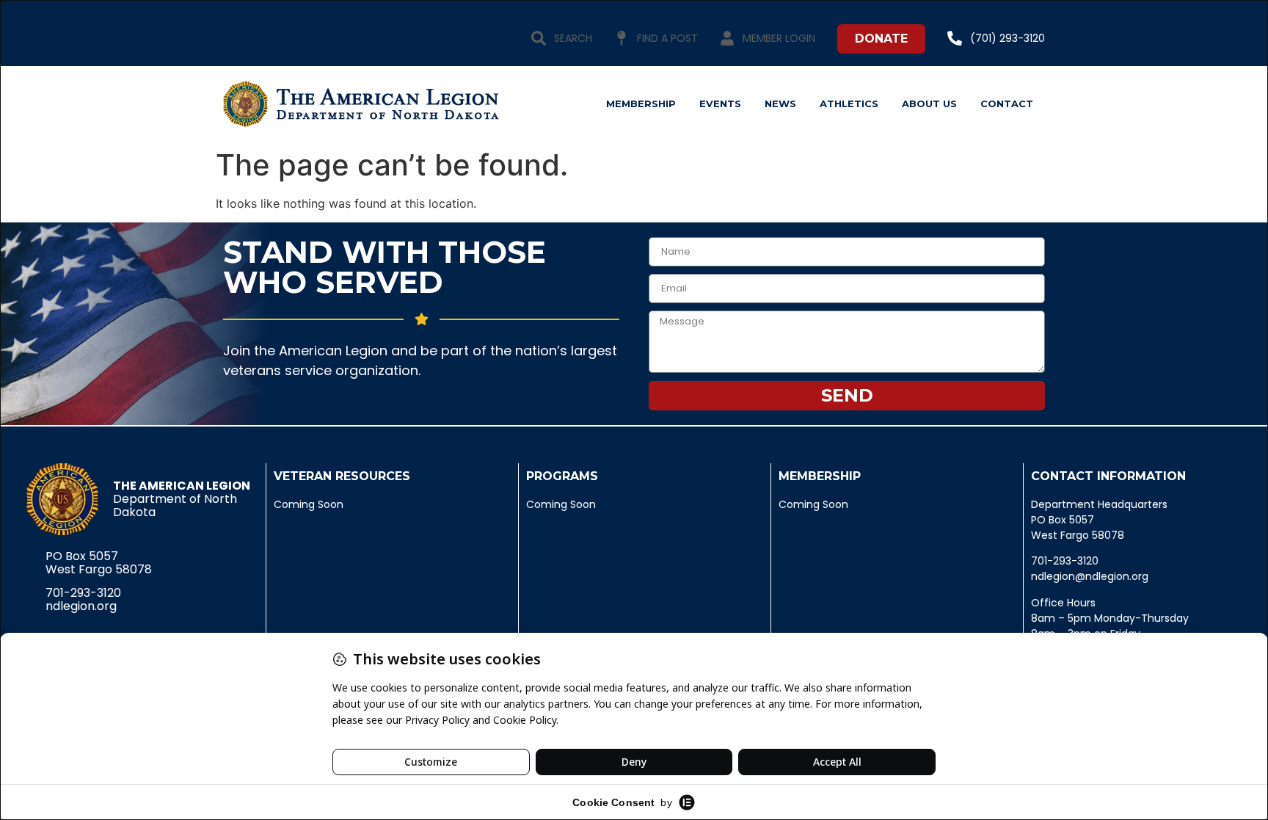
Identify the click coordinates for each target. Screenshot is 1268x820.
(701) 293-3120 (1007, 38)
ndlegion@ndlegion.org (1089, 576)
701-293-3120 (83, 592)
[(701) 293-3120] (954, 38)
